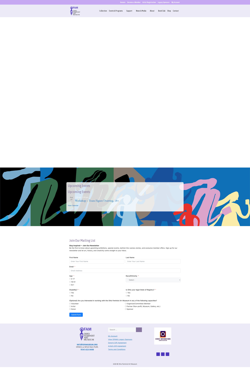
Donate (122, 2)
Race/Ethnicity (131, 276)
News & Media (141, 11)
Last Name (130, 257)
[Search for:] (122, 329)
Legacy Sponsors (164, 2)
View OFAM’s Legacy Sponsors (120, 339)
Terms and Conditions (116, 349)
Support (129, 11)
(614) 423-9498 (87, 349)
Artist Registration (149, 2)
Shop (169, 11)
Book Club (161, 11)
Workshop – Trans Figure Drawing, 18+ (97, 200)
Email (71, 267)
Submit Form (76, 315)
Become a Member (134, 2)
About (152, 11)
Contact (176, 11)
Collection (103, 11)
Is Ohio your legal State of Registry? (140, 290)
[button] (66, 46)
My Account (175, 2)
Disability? (73, 290)
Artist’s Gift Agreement (117, 346)
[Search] (139, 329)
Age (71, 276)
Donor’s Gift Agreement (117, 343)
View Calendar (73, 205)
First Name (73, 257)
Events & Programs (116, 11)
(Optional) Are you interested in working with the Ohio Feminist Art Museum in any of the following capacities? (113, 301)
